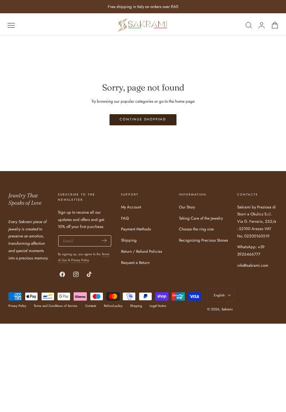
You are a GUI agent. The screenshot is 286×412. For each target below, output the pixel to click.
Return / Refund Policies (141, 251)
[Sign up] (104, 240)
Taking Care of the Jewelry (201, 218)
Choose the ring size (196, 229)
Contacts (90, 305)
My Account (131, 207)
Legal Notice (158, 305)
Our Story (187, 207)
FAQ (125, 218)
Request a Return (135, 262)
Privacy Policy (80, 260)
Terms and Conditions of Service (55, 305)
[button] (11, 25)
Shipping (129, 240)
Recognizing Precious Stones (203, 240)
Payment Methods (136, 229)
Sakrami (227, 309)
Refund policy (113, 305)
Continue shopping (143, 119)
